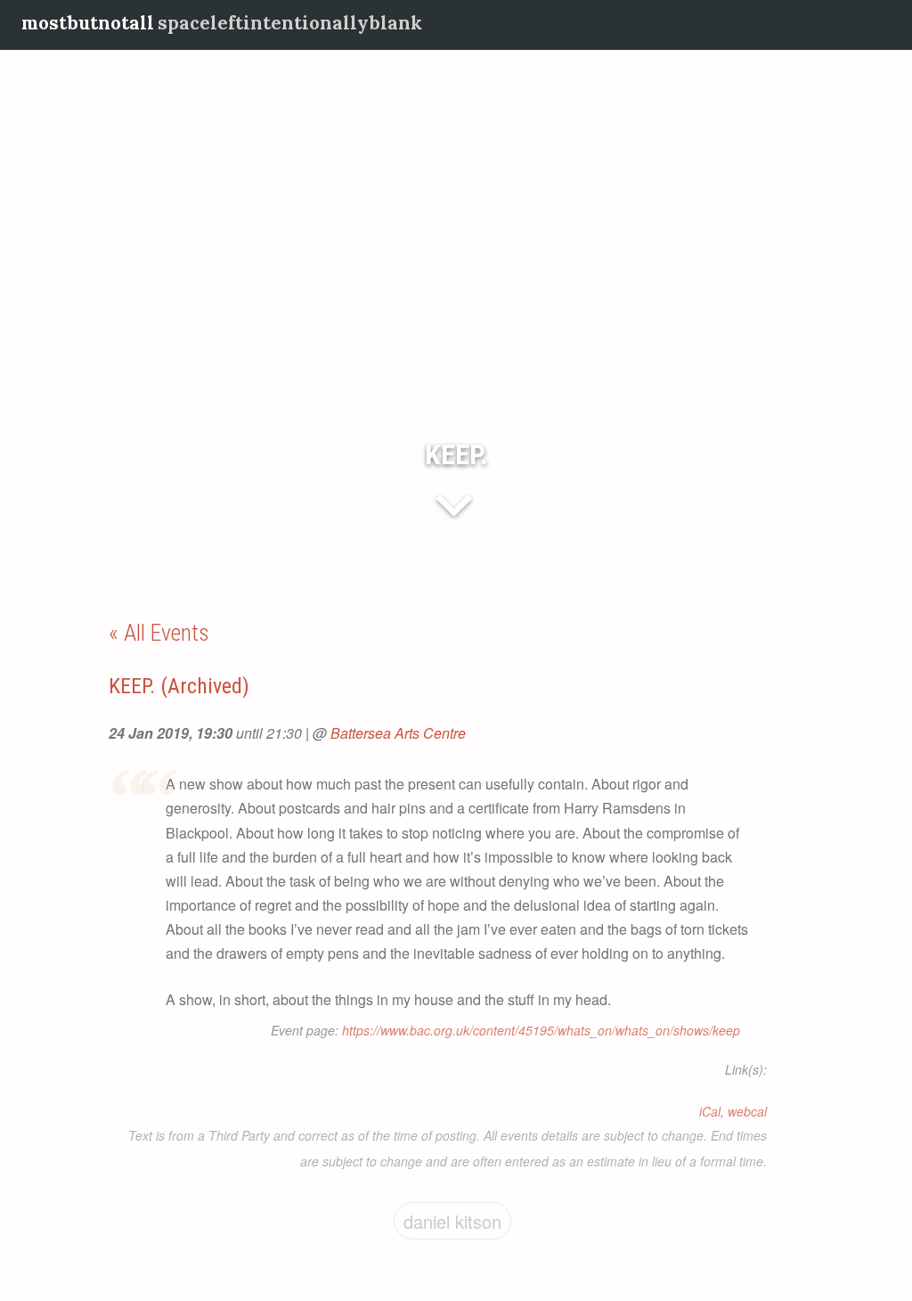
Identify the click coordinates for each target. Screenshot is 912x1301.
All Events (166, 632)
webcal (747, 1111)
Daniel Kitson (452, 1221)
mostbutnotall (87, 23)
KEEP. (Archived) (179, 686)
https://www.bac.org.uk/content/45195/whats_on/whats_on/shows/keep (541, 1030)
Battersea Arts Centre (398, 733)
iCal (710, 1111)
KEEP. (456, 454)
